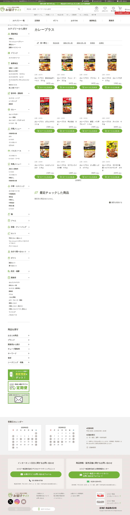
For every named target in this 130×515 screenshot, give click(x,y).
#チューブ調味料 (72, 15)
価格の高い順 (81, 43)
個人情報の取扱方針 (59, 496)
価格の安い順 (68, 43)
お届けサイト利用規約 (77, 493)
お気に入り (105, 11)
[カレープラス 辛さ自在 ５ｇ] (67, 105)
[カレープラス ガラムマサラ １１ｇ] (45, 105)
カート (120, 11)
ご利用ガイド (110, 1)
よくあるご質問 (75, 496)
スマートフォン (45, 509)
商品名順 (56, 43)
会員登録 (86, 1)
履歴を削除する (116, 202)
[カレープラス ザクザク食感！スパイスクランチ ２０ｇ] (112, 149)
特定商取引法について (42, 496)
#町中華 (93, 15)
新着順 (92, 43)
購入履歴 (113, 11)
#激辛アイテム (38, 15)
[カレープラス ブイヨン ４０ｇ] (90, 62)
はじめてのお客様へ (59, 493)
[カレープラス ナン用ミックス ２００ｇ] (90, 149)
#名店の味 (60, 15)
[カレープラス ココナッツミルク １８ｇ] (45, 149)
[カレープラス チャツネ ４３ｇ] (112, 105)
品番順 (101, 43)
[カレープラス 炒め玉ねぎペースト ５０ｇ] (45, 62)
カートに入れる (46, 87)
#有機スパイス (50, 15)
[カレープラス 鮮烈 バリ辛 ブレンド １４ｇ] (90, 105)
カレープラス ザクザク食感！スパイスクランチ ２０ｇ (112, 167)
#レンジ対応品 (84, 15)
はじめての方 (98, 1)
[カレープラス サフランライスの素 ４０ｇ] (67, 149)
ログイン (96, 11)
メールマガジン (58, 498)
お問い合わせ (123, 1)
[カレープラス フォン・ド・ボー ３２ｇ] (67, 62)
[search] (78, 9)
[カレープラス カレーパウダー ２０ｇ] (112, 62)
